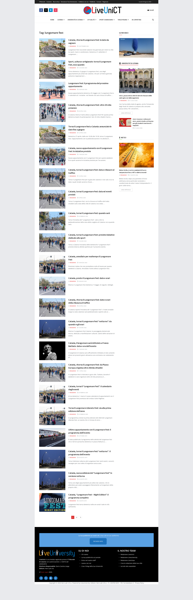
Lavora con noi (86, 563)
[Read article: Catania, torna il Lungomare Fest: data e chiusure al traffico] (52, 177)
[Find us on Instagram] (55, 10)
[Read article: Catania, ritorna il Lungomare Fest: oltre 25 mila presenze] (52, 112)
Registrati (105, 2)
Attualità (91, 20)
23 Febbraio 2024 (83, 216)
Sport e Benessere (106, 20)
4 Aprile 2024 (82, 197)
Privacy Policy (139, 583)
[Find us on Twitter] (46, 10)
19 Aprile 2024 (82, 176)
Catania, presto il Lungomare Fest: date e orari (89, 278)
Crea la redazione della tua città (131, 563)
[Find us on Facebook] (41, 10)
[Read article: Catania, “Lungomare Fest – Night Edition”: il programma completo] (52, 502)
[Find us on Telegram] (51, 10)
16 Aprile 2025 (82, 132)
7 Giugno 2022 (82, 327)
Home (52, 20)
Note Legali (44, 572)
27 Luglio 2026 (138, 128)
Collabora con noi (83, 2)
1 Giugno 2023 (82, 241)
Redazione (73, 46)
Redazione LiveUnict (127, 554)
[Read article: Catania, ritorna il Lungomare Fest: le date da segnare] (52, 47)
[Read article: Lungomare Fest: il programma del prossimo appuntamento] (52, 91)
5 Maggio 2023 (82, 281)
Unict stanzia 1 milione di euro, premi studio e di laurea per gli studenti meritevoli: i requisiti (143, 122)
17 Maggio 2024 (82, 154)
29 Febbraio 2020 (83, 392)
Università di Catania (75, 20)
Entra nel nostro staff (88, 560)
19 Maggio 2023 (82, 262)
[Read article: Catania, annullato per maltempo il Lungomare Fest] (52, 264)
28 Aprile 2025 (82, 111)
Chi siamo (84, 554)
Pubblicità (92, 2)
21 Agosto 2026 (133, 175)
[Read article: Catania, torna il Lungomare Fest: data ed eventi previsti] (52, 199)
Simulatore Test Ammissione (69, 2)
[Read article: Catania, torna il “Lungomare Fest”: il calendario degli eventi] (52, 394)
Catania (60, 20)
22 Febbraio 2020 (83, 414)
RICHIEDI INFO (98, 541)
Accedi (151, 10)
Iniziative (49, 2)
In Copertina (136, 20)
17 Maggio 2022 (82, 349)
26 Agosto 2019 (82, 479)
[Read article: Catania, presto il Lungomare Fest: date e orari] (52, 286)
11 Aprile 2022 (82, 371)
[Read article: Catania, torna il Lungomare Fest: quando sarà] (52, 221)
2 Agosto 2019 (82, 501)
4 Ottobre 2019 (82, 436)
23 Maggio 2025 (82, 89)
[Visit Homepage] (102, 10)
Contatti (98, 2)
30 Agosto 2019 (82, 457)
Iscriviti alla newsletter (128, 566)
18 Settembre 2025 (83, 46)
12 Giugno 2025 (82, 67)
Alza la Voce (56, 2)
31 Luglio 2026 (133, 100)
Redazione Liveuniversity (129, 557)
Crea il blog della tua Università (92, 566)
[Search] (153, 20)
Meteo (123, 145)
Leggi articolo (127, 113)
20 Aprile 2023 (82, 306)
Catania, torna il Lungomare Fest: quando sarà (89, 213)
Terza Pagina (122, 20)
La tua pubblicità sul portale (90, 557)
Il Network (42, 2)
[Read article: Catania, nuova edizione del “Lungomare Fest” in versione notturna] (52, 480)
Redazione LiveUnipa (128, 560)
